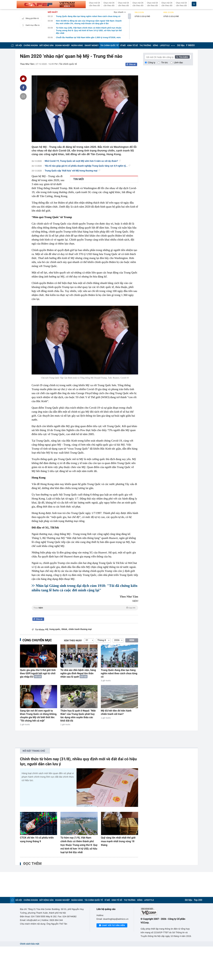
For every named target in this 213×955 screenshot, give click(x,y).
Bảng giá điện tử (32, 18)
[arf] (85, 611)
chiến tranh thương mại (80, 629)
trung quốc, (55, 629)
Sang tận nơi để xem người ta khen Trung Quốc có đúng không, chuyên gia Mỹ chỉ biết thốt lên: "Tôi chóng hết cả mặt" (38, 715)
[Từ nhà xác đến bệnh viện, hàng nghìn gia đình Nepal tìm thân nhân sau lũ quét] (79, 656)
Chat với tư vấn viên (113, 925)
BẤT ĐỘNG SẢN (46, 45)
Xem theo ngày (73, 640)
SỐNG (155, 45)
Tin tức (164, 62)
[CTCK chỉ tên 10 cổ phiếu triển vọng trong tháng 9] (38, 823)
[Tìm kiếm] (182, 57)
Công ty (151, 62)
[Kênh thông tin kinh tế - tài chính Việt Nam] (51, 4)
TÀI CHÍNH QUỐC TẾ (109, 45)
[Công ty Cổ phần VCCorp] (167, 911)
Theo (84, 608)
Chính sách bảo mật (29, 944)
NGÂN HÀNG (77, 45)
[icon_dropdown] (194, 4)
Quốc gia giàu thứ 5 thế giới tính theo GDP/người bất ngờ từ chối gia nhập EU (38, 673)
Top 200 (198, 900)
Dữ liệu (181, 45)
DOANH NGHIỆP (62, 45)
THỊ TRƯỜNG (145, 45)
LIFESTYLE (165, 45)
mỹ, (46, 629)
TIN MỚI (78, 179)
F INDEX (190, 45)
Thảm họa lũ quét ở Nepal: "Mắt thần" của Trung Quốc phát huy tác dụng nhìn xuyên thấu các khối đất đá (78, 715)
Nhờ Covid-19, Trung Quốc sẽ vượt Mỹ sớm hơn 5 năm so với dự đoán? (81, 161)
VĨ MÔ (123, 45)
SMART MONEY (92, 45)
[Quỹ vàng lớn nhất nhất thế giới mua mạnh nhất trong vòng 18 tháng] (119, 823)
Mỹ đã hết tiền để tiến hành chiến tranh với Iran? (116, 712)
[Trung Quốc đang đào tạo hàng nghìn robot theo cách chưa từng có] (119, 656)
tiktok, (64, 629)
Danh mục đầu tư (33, 25)
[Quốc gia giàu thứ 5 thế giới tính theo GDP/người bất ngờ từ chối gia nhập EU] (38, 656)
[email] (23, 96)
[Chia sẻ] (23, 87)
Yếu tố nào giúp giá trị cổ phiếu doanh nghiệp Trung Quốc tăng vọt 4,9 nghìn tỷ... (86, 166)
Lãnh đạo (178, 62)
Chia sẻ (132, 64)
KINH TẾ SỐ (132, 45)
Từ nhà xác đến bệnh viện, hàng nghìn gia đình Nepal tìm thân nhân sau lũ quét (78, 673)
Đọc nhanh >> (120, 12)
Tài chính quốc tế (68, 64)
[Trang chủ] (12, 45)
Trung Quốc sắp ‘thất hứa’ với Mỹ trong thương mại (71, 170)
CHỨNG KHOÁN (31, 45)
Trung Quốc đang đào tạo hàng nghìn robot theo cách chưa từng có (119, 673)
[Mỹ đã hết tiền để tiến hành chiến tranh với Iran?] (119, 696)
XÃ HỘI (18, 45)
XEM (131, 640)
